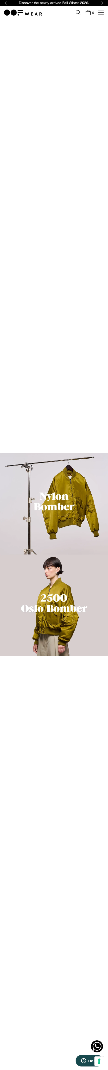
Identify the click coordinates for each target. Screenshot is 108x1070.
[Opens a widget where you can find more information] (89, 1061)
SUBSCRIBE (80, 564)
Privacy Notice (65, 549)
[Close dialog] (102, 506)
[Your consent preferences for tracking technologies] (99, 1061)
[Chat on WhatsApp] (97, 1046)
